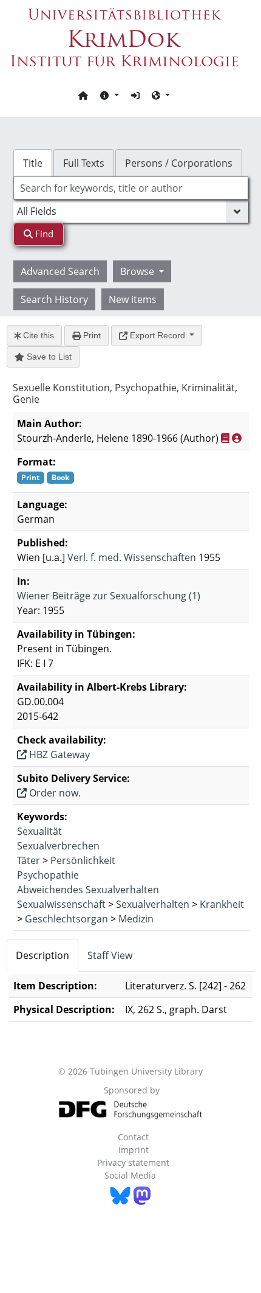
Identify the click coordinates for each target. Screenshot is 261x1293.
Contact (133, 1137)
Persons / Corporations (178, 163)
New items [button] (133, 299)
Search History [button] (54, 299)
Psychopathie (48, 875)
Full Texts (83, 163)
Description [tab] (42, 955)
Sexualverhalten (152, 904)
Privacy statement (133, 1162)
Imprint (133, 1149)
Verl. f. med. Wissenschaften (131, 557)
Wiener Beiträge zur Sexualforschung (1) (108, 595)
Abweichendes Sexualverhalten (88, 889)
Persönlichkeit (82, 860)
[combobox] (130, 188)
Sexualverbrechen (58, 845)
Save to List (48, 356)
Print (91, 335)
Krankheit (222, 904)
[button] (109, 95)
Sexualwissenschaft (61, 904)
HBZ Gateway (58, 754)
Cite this (37, 335)
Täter (28, 860)
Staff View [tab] (109, 955)
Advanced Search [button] (60, 271)
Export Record (157, 335)
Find (43, 234)
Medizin (136, 918)
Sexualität (39, 831)
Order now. (54, 793)
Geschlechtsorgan (66, 918)
